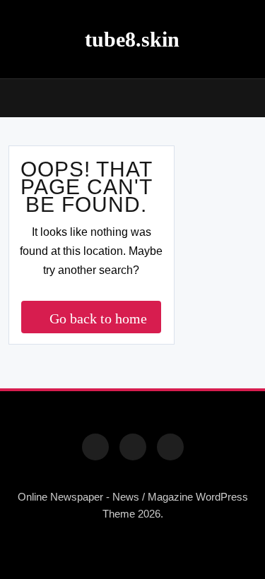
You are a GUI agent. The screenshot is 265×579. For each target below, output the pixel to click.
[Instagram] (132, 447)
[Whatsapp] (170, 447)
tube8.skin (132, 39)
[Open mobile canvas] (14, 97)
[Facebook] (95, 447)
